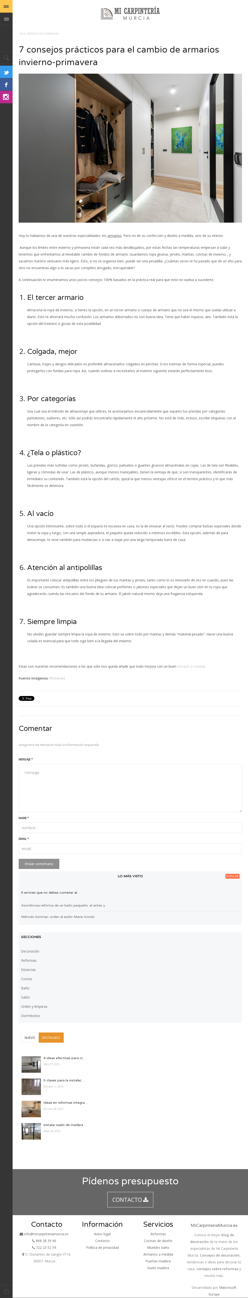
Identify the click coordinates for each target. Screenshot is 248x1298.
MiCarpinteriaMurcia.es (214, 1225)
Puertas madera (158, 1261)
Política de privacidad (102, 1247)
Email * (24, 839)
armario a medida (191, 666)
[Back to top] (6, 1291)
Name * (24, 818)
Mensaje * (26, 759)
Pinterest (57, 678)
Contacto (102, 1240)
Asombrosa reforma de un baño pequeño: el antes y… (64, 905)
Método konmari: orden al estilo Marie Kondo (58, 917)
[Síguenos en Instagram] (6, 97)
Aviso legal (102, 1234)
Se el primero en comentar (39, 33)
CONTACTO (127, 1200)
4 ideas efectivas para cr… (64, 1058)
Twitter (6, 72)
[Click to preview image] (130, 148)
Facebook (6, 84)
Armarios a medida (158, 1254)
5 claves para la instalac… (64, 1080)
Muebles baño (158, 1247)
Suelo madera (158, 1268)
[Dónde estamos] (23, 1254)
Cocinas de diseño (158, 1240)
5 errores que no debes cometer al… (50, 893)
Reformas (158, 1234)
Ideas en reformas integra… (65, 1103)
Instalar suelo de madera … (65, 1125)
